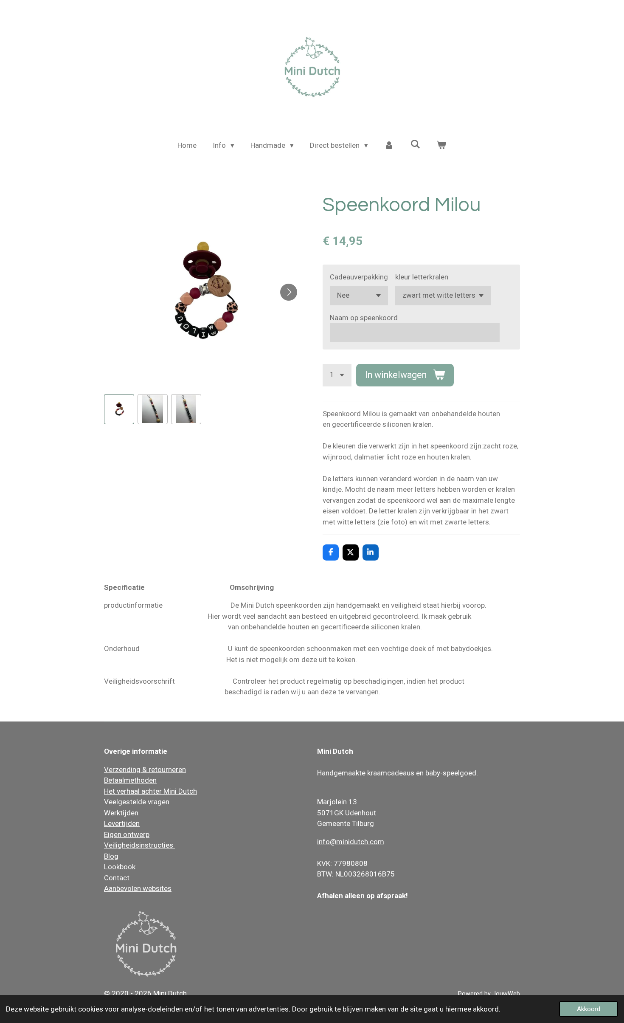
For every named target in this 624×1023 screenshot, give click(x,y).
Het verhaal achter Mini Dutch (150, 791)
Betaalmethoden (130, 780)
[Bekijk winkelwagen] (441, 145)
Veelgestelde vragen (136, 802)
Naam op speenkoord (364, 317)
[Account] (389, 145)
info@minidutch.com (350, 841)
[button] (119, 409)
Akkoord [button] (588, 1009)
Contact (116, 878)
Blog (111, 856)
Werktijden (121, 813)
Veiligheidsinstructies (139, 845)
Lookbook (119, 866)
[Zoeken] (415, 144)
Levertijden (122, 823)
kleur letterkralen (421, 277)
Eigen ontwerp (126, 834)
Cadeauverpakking (359, 277)
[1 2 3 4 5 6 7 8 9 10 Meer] (337, 375)
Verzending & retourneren (145, 769)
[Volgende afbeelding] (288, 292)
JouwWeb (506, 993)
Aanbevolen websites (137, 888)
